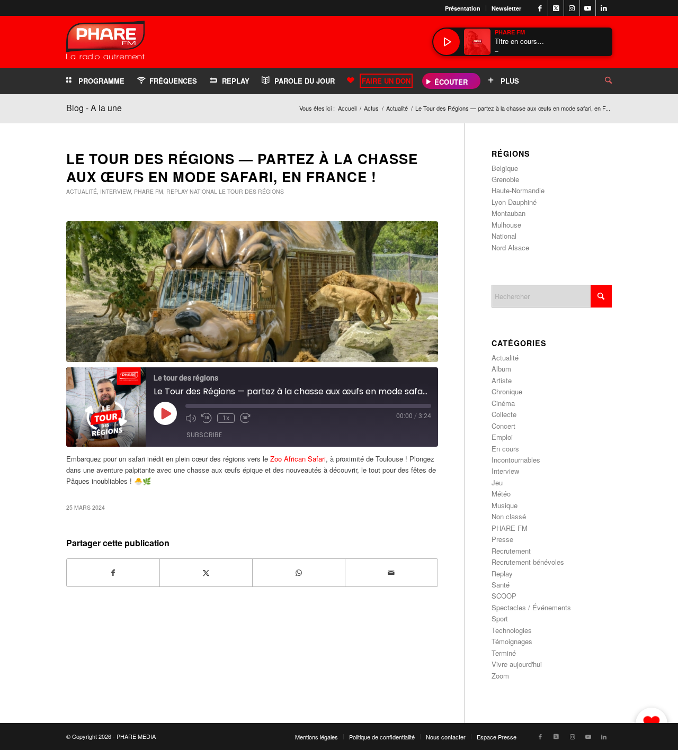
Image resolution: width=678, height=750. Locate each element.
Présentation (462, 8)
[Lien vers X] (556, 8)
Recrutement (511, 551)
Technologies (512, 630)
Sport (500, 618)
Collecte (504, 414)
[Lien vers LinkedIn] (604, 8)
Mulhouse (506, 225)
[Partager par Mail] (391, 572)
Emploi (502, 437)
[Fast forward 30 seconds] (245, 418)
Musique (505, 505)
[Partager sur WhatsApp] (299, 572)
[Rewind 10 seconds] (206, 418)
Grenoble (505, 179)
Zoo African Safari (297, 459)
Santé (501, 585)
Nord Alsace (510, 247)
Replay (177, 191)
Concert (503, 426)
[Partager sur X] (206, 572)
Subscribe (204, 434)
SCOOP (504, 596)
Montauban (508, 213)
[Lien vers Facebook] (540, 8)
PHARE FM (148, 191)
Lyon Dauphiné (514, 202)
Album (501, 369)
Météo (501, 494)
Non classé (509, 516)
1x (225, 418)
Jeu (497, 482)
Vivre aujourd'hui (517, 664)
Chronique (507, 391)
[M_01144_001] (252, 292)
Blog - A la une (94, 108)
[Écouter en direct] (446, 42)
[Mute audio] (190, 418)
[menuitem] (463, 8)
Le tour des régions (251, 191)
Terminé (504, 653)
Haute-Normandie (518, 190)
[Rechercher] (600, 81)
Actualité (81, 191)
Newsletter (506, 8)
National (203, 191)
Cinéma (503, 403)
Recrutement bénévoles (528, 562)
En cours (505, 449)
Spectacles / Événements (531, 607)
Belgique (505, 168)
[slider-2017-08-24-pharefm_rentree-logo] (105, 43)
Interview (115, 191)
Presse (502, 539)
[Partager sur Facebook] (113, 572)
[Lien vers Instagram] (571, 8)
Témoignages (512, 641)
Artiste (502, 380)
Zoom (500, 676)
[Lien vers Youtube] (587, 8)
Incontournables (516, 460)
